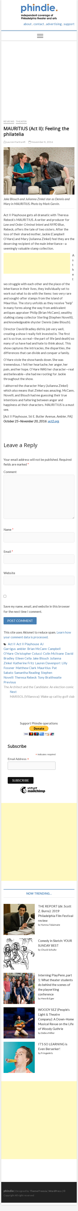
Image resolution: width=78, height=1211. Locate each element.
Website (9, 573)
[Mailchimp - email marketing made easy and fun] (33, 793)
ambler (21, 649)
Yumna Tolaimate (50, 924)
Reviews (9, 121)
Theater (21, 121)
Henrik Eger (47, 998)
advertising (54, 24)
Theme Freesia (38, 1191)
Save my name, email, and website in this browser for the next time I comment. (37, 609)
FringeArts (47, 1053)
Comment (10, 472)
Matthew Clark (26, 668)
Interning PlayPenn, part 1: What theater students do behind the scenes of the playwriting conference (55, 984)
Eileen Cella (23, 658)
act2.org (53, 421)
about (28, 24)
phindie (9, 1191)
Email (8, 551)
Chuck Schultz (49, 949)
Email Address (18, 759)
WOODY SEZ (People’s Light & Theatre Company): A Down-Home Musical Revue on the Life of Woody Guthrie (56, 1019)
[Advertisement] (39, 78)
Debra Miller (48, 1032)
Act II (11, 644)
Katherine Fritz (23, 663)
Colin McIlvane (53, 653)
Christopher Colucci (28, 653)
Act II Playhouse (27, 644)
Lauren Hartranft (15, 141)
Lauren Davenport (48, 663)
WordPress (55, 1191)
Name (9, 529)
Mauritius (44, 668)
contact (38, 24)
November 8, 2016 (42, 141)
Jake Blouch (41, 658)
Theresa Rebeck (26, 677)
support (69, 24)
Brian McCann (37, 649)
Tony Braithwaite (50, 677)
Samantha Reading (27, 672)
